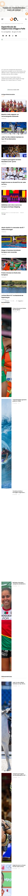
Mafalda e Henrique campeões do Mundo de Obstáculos (19, 584)
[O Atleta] (14, 19)
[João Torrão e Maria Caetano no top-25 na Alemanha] (6, 726)
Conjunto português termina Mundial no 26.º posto (19, 775)
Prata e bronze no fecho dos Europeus (19, 309)
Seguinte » (20, 301)
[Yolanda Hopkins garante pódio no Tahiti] (6, 443)
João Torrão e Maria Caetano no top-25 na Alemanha (19, 684)
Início (2, 23)
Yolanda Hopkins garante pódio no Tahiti (20, 400)
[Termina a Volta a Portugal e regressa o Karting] (6, 535)
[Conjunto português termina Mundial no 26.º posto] (6, 818)
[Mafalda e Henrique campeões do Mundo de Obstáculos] (6, 626)
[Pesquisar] (26, 19)
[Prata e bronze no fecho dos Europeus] (6, 352)
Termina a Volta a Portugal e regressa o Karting (19, 492)
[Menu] (2, 19)
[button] (3, 35)
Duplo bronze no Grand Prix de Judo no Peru (19, 865)
